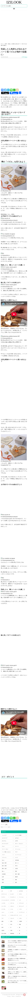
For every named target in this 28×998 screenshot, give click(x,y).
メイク (3, 854)
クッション (21, 897)
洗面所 (3, 930)
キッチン (3, 897)
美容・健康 (17, 874)
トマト (20, 909)
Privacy (9, 996)
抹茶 (2, 927)
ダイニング (21, 906)
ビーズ (11, 912)
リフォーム (4, 857)
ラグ (2, 918)
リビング (12, 918)
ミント (20, 915)
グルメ (3, 846)
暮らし (3, 871)
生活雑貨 (4, 874)
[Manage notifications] (24, 995)
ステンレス (21, 903)
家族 (20, 924)
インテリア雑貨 (18, 835)
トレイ (3, 912)
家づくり (17, 863)
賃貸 (3, 879)
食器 (3, 882)
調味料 (16, 876)
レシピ (16, 857)
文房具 (16, 868)
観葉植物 (12, 933)
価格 (2, 921)
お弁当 (16, 840)
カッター (12, 894)
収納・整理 (4, 863)
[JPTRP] (3, 989)
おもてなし (4, 840)
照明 (16, 871)
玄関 (11, 930)
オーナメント (4, 894)
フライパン (4, 915)
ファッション (17, 849)
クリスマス (12, 900)
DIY (11, 891)
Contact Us (18, 996)
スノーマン (4, 906)
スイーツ (17, 846)
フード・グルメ (5, 849)
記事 (6, 824)
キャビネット (13, 897)
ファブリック (21, 912)
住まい (3, 860)
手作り (16, 865)
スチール (12, 903)
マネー (16, 851)
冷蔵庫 (20, 921)
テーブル (3, 909)
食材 (16, 882)
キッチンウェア (5, 843)
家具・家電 (4, 865)
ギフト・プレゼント (19, 843)
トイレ (11, 909)
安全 (11, 924)
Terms (13, 996)
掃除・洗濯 (4, 868)
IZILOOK (14, 2)
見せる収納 (4, 933)
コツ (9, 827)
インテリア (4, 835)
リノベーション (18, 854)
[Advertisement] (14, 26)
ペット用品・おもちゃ (6, 851)
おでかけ (17, 838)
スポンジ (12, 906)
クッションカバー (5, 900)
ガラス (20, 894)
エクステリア (4, 838)
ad (2, 891)
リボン (20, 918)
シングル (3, 903)
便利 (11, 921)
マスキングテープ (14, 915)
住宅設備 (17, 860)
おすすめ (21, 891)
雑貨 (16, 879)
